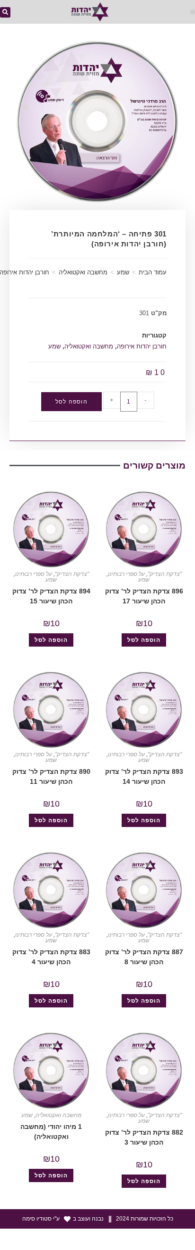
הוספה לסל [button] (143, 640)
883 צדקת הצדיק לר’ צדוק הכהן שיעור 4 (51, 957)
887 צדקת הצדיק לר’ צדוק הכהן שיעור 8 (144, 957)
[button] (192, 11)
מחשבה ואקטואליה (83, 272)
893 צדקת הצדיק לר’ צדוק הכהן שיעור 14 (144, 776)
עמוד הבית (153, 272)
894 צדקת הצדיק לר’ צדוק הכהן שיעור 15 (51, 596)
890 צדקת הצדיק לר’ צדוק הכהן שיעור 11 (51, 776)
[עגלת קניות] (30, 13)
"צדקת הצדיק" (165, 574)
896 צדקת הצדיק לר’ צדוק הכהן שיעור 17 (144, 596)
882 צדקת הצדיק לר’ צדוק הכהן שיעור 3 (144, 1137)
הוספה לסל (71, 401)
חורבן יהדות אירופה (142, 346)
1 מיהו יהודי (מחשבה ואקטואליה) (51, 1131)
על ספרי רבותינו (126, 574)
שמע (123, 272)
